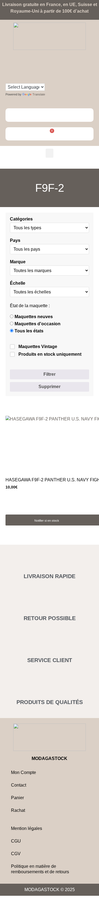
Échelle (17, 283)
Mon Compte (23, 772)
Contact (18, 785)
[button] (49, 153)
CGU (16, 841)
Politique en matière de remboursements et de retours (40, 869)
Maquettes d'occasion (37, 324)
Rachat (18, 810)
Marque (18, 262)
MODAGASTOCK (49, 758)
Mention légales (26, 828)
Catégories (21, 219)
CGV (16, 853)
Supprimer (49, 386)
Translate (38, 94)
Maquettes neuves (33, 317)
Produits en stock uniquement (49, 354)
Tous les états (28, 331)
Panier (17, 797)
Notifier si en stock (46, 520)
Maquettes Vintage (37, 346)
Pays (15, 240)
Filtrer (49, 374)
